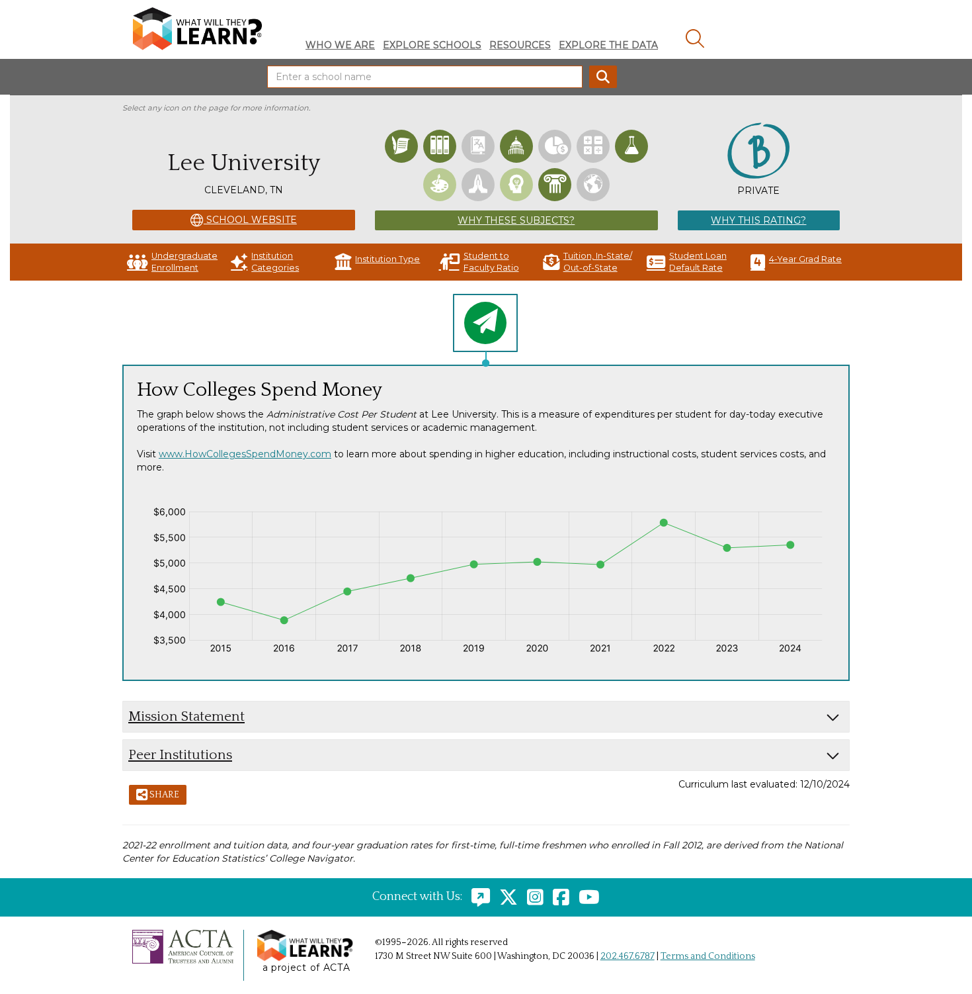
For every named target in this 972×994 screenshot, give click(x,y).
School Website (250, 220)
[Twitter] (505, 897)
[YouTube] (586, 897)
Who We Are (340, 45)
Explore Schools (432, 45)
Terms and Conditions (708, 956)
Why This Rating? (758, 220)
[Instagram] (532, 897)
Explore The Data (608, 45)
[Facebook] (557, 897)
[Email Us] (477, 897)
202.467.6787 (627, 956)
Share (163, 795)
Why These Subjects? (516, 220)
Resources (520, 45)
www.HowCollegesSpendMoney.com (245, 454)
